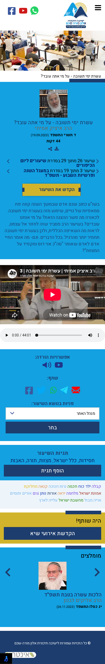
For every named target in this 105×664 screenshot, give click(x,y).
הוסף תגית (52, 470)
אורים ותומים (20, 493)
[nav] (98, 7)
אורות (51, 493)
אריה (97, 500)
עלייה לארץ (48, 500)
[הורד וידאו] (59, 365)
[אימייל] (76, 390)
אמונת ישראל (89, 493)
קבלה (96, 486)
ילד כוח (84, 486)
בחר (52, 427)
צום (35, 493)
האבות (17, 460)
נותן (42, 493)
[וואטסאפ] (53, 390)
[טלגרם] (64, 389)
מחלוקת (30, 486)
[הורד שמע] (47, 365)
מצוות (45, 460)
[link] (53, 163)
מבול (88, 500)
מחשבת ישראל (70, 500)
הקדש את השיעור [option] (57, 189)
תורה (32, 460)
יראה (61, 493)
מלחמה (71, 493)
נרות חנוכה (57, 486)
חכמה (72, 486)
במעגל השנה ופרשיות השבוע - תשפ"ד (59, 173)
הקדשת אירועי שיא (52, 533)
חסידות (87, 460)
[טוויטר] (41, 390)
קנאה (42, 486)
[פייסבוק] (29, 390)
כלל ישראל (65, 460)
